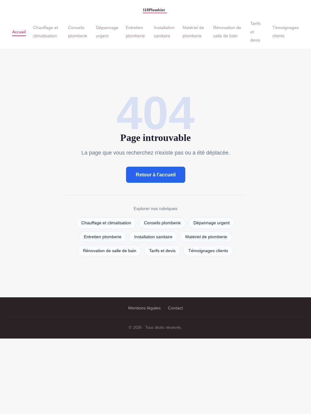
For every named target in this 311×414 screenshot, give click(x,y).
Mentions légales (144, 307)
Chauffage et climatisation (45, 31)
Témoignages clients (208, 251)
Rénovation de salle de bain (227, 31)
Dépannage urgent (107, 31)
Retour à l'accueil (156, 174)
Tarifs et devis (162, 251)
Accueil (19, 31)
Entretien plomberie (135, 31)
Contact (175, 307)
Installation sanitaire (164, 31)
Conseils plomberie (77, 31)
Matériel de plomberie (193, 31)
